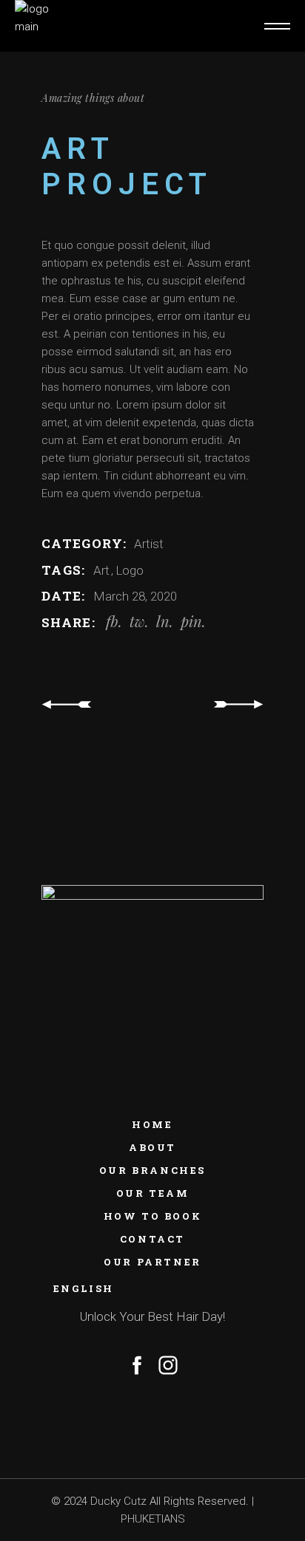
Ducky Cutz (118, 1501)
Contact (152, 1239)
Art (103, 570)
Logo (129, 570)
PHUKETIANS (153, 1518)
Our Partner (152, 1261)
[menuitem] (152, 1288)
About (152, 1147)
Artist (149, 543)
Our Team (153, 1193)
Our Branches (152, 1170)
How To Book (153, 1216)
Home (152, 1124)
